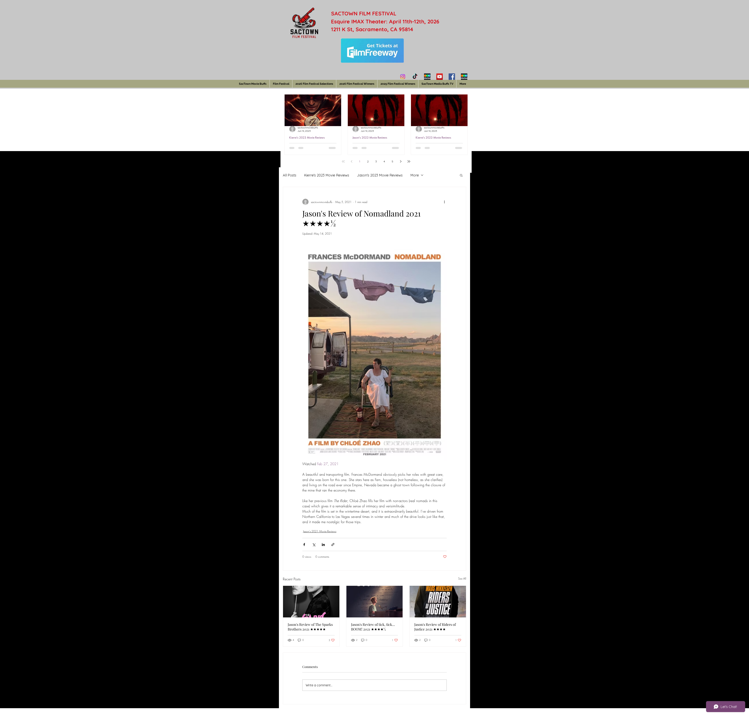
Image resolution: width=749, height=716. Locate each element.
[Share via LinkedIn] (323, 544)
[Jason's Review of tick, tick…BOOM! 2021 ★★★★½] (374, 601)
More (414, 175)
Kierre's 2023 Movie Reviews (307, 137)
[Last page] (408, 161)
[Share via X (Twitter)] (314, 544)
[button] (461, 175)
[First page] (343, 161)
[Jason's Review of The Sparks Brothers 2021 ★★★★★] (311, 601)
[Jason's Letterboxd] (464, 76)
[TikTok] (415, 76)
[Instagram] (402, 76)
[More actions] (444, 201)
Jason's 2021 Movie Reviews (319, 531)
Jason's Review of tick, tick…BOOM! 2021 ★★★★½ (373, 626)
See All (462, 578)
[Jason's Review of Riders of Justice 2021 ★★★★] (438, 601)
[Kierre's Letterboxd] (427, 76)
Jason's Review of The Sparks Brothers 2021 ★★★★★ (310, 626)
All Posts (289, 175)
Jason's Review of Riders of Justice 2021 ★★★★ (435, 626)
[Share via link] (333, 544)
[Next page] (400, 161)
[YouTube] (439, 76)
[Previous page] (351, 161)
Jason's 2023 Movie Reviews (369, 137)
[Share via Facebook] (304, 544)
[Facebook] (452, 76)
